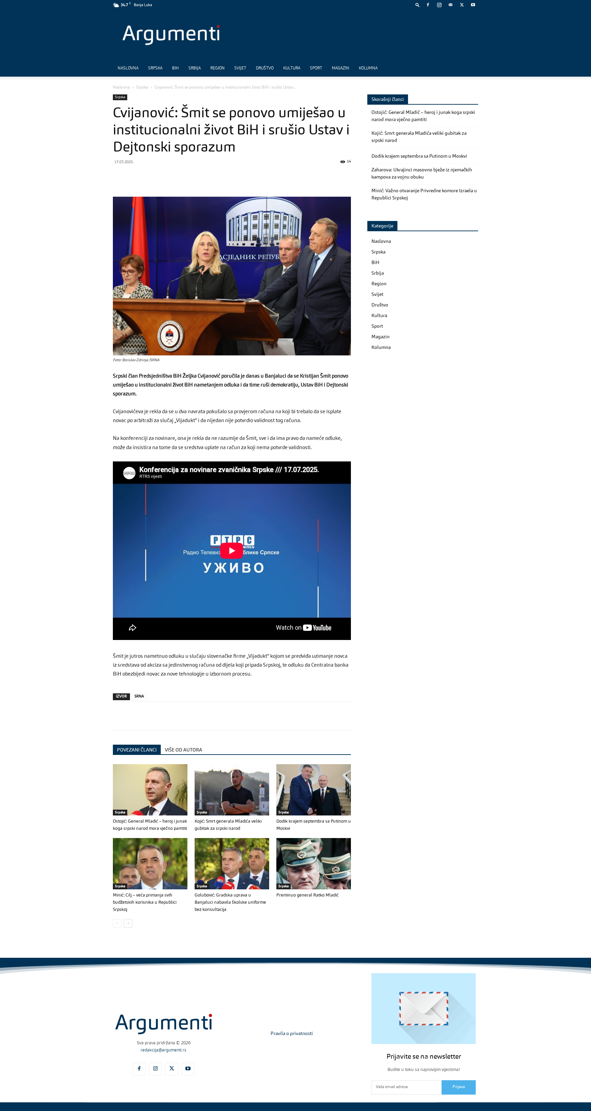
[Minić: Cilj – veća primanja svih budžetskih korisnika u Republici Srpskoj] (150, 863)
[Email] (198, 177)
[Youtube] (473, 5)
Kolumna (368, 68)
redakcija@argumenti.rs (163, 1050)
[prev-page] (117, 923)
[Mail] (450, 5)
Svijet (240, 68)
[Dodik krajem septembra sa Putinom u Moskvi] (313, 789)
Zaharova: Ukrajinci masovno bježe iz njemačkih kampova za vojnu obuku (421, 174)
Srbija (194, 68)
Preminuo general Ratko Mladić (307, 895)
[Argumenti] (163, 1024)
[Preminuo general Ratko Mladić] (313, 863)
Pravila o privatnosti (292, 1033)
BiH (175, 68)
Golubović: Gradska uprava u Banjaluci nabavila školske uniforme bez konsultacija (230, 902)
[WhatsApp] (151, 177)
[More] (230, 177)
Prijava (458, 1087)
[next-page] (128, 923)
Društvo (265, 68)
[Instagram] (439, 5)
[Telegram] (167, 177)
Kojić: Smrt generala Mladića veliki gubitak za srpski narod (419, 137)
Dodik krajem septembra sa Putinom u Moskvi (419, 156)
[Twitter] (462, 5)
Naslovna (128, 68)
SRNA (139, 696)
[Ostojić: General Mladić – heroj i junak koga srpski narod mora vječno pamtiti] (150, 789)
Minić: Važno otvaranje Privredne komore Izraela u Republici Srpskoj (424, 194)
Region (217, 68)
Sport (316, 68)
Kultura (291, 68)
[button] (417, 4)
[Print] (214, 177)
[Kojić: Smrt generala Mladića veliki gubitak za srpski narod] (232, 789)
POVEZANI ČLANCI (137, 750)
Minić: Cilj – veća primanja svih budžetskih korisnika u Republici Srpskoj (144, 902)
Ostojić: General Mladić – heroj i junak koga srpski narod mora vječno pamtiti (423, 116)
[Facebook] (428, 5)
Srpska (155, 68)
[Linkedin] (182, 177)
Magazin (340, 68)
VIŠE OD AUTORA (183, 750)
